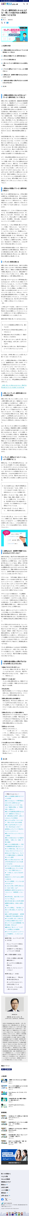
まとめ (4, 86)
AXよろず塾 (4, 1176)
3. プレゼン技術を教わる (9, 59)
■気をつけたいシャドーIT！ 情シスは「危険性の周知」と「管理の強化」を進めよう (14, 807)
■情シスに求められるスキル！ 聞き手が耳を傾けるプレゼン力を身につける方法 (14, 862)
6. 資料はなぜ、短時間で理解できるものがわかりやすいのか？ (15, 76)
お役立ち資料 (4, 1187)
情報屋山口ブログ (6, 1182)
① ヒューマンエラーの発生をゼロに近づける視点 (15, 945)
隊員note (3, 1184)
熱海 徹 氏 (10, 19)
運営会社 (3, 1193)
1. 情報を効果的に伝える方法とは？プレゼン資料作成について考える (15, 51)
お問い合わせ (4, 1195)
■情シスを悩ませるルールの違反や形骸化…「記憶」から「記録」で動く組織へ (14, 840)
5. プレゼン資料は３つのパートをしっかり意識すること (15, 70)
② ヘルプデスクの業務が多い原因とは (15, 964)
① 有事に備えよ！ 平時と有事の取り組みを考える (15, 978)
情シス (4, 19)
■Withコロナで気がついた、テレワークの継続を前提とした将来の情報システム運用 (14, 855)
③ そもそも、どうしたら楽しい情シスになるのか (15, 988)
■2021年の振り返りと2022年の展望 (14, 901)
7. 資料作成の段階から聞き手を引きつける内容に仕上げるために (15, 81)
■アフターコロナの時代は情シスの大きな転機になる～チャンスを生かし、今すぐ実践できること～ (14, 868)
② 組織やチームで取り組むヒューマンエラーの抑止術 (15, 950)
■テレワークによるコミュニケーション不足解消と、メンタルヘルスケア (14, 934)
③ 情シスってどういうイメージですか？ (15, 969)
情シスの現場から (6, 1173)
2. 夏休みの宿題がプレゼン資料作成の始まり (15, 56)
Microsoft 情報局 (5, 1179)
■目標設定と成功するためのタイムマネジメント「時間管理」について (14, 892)
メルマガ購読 (4, 1190)
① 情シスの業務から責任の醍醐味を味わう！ (15, 959)
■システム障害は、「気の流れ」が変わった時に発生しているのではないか (14, 910)
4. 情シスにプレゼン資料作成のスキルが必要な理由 (15, 64)
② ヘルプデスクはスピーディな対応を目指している (15, 983)
